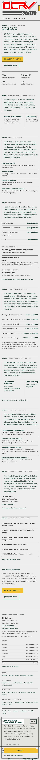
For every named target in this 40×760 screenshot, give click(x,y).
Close (33, 721)
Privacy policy (18, 755)
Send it (20, 750)
